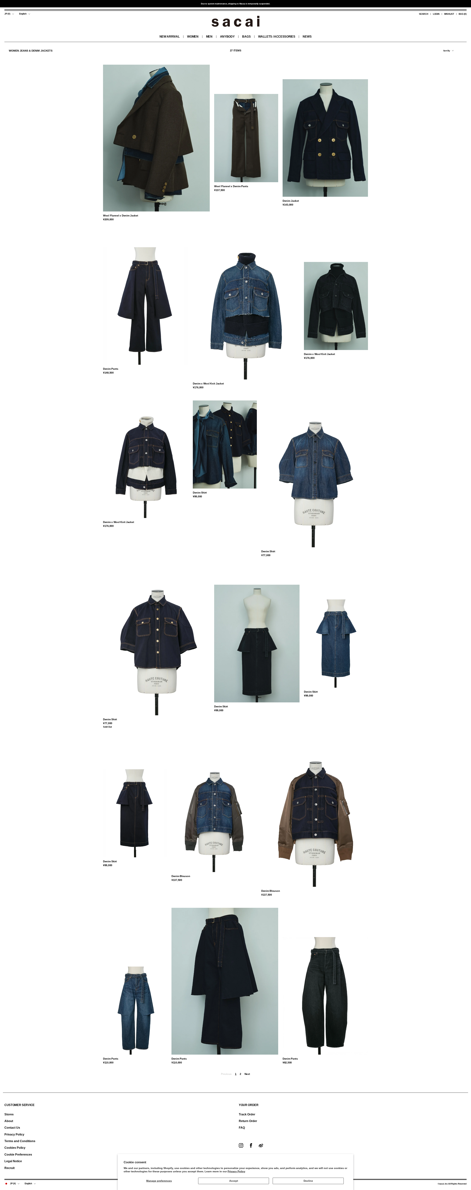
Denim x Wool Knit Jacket (208, 383)
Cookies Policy (14, 1147)
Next (247, 1073)
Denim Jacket (291, 200)
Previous (226, 1073)
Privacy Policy (236, 1171)
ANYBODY (227, 36)
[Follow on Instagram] (241, 1145)
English (22, 14)
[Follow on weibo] (261, 1145)
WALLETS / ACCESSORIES (276, 36)
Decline (308, 1180)
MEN (209, 36)
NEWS (307, 36)
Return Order (248, 1121)
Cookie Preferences (18, 1154)
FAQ (242, 1127)
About (8, 1121)
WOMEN (192, 36)
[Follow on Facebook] (251, 1145)
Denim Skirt (221, 706)
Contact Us (12, 1127)
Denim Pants (110, 368)
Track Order (247, 1114)
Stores (9, 1114)
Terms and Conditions (19, 1141)
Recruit (9, 1168)
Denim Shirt (200, 492)
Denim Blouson (180, 876)
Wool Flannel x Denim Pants (231, 186)
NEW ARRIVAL (170, 36)
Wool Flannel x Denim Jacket (120, 215)
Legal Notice (13, 1161)
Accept (233, 1180)
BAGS (246, 36)
